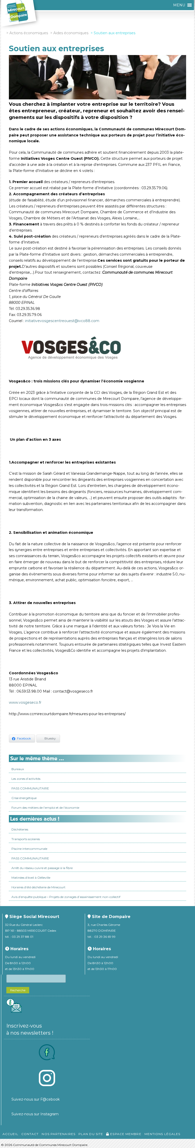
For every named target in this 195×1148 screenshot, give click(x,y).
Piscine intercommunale (29, 849)
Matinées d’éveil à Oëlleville (30, 877)
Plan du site (90, 1134)
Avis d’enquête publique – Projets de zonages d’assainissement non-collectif (65, 897)
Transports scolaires (25, 839)
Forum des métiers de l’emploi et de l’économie (45, 807)
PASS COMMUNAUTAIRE (30, 788)
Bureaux (17, 769)
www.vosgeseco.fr (25, 702)
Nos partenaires (58, 1134)
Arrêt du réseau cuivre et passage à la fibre (42, 868)
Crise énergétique (24, 798)
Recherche (17, 990)
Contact (30, 1134)
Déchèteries (19, 829)
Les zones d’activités (25, 779)
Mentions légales (162, 1134)
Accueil (10, 1134)
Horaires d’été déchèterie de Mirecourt (38, 887)
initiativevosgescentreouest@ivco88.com (62, 321)
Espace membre (125, 1134)
